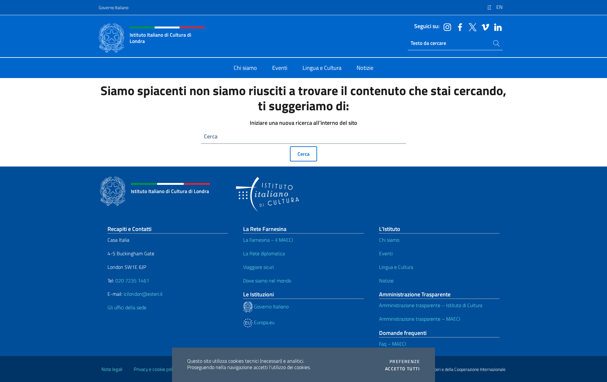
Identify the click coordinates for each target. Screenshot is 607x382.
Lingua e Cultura (396, 267)
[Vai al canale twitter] (471, 26)
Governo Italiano (113, 7)
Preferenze (404, 361)
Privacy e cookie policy (156, 369)
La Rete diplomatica (264, 253)
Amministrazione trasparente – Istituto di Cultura (430, 305)
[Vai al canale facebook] (458, 26)
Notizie (386, 280)
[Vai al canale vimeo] (483, 26)
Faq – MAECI (392, 344)
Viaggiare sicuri (258, 267)
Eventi (386, 253)
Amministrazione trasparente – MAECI (419, 319)
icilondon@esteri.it (143, 294)
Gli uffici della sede (126, 307)
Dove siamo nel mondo (267, 280)
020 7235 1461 (132, 280)
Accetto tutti (402, 369)
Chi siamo (389, 240)
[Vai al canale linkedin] (496, 26)
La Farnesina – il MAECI (268, 240)
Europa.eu (263, 322)
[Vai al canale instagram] (445, 26)
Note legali (111, 369)
